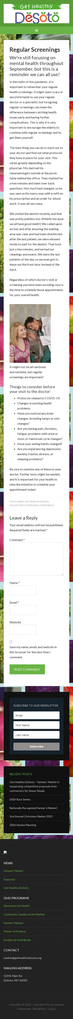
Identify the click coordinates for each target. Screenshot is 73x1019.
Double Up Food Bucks (17, 940)
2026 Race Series (20, 799)
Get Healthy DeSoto (37, 501)
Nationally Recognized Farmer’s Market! (34, 808)
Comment (17, 540)
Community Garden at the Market (24, 914)
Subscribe (36, 746)
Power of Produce (15, 931)
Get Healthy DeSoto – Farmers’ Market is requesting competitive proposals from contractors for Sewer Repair (34, 786)
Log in (52, 1008)
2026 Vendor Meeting (23, 825)
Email (14, 602)
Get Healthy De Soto (36, 13)
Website (15, 622)
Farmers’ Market (13, 923)
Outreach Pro (41, 1004)
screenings (47, 505)
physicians (32, 505)
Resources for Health (17, 905)
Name (15, 583)
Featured (9, 879)
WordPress (40, 1008)
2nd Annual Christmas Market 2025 (31, 816)
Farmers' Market (13, 870)
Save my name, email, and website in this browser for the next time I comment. (33, 652)
